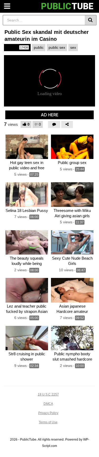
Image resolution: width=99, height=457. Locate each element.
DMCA (48, 404)
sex (73, 47)
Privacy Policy (48, 413)
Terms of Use (48, 422)
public (39, 47)
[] (91, 20)
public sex (57, 47)
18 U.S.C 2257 (48, 394)
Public (17, 47)
